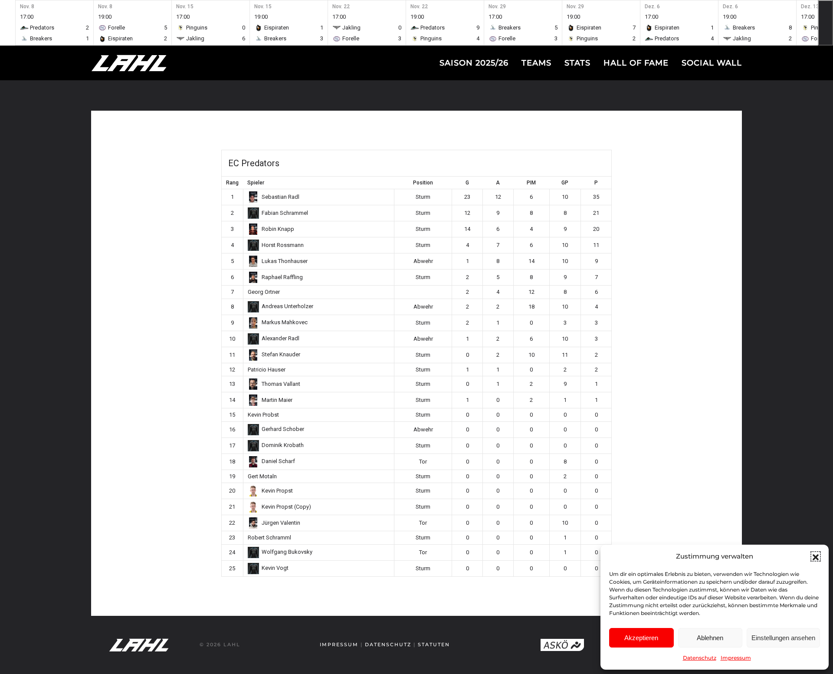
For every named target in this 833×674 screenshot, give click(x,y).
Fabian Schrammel (285, 213)
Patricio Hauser (266, 369)
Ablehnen (710, 637)
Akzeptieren (641, 637)
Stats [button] (577, 63)
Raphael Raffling (282, 277)
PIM (531, 183)
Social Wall (712, 63)
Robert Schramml (269, 537)
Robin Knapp (278, 229)
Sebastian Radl (280, 197)
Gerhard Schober (283, 429)
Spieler (255, 183)
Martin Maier (277, 400)
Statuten (434, 644)
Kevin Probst (263, 414)
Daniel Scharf (278, 461)
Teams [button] (536, 63)
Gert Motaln (262, 476)
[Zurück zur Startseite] (145, 63)
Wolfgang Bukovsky (287, 552)
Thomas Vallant (281, 384)
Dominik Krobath (283, 445)
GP (564, 183)
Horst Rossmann (283, 245)
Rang (232, 183)
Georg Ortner (264, 292)
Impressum (736, 657)
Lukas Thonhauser (285, 261)
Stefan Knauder (281, 354)
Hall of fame (636, 63)
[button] (815, 556)
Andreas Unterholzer (287, 306)
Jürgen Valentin (281, 522)
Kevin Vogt (275, 568)
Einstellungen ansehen (783, 637)
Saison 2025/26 (473, 63)
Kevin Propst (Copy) (286, 506)
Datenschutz (699, 657)
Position (423, 183)
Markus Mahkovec (285, 322)
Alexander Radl (280, 338)
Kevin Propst (277, 490)
